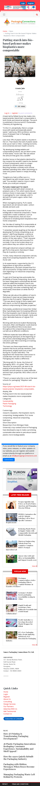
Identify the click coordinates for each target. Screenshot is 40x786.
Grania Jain (20, 88)
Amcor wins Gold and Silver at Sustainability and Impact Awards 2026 (27, 558)
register (15, 113)
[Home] (20, 22)
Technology (7, 406)
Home (5, 31)
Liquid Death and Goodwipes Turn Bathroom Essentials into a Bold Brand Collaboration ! (21, 609)
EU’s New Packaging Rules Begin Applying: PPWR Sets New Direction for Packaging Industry (21, 636)
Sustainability (8, 401)
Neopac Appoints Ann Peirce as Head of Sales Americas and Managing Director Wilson (27, 505)
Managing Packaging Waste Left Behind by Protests (19, 775)
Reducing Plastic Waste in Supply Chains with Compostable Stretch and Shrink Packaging (27, 532)
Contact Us (7, 714)
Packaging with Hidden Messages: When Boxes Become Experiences (18, 766)
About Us (7, 699)
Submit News (8, 460)
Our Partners (8, 706)
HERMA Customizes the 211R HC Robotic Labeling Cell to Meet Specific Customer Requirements (21, 518)
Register (31, 3)
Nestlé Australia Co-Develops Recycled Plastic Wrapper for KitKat (25, 623)
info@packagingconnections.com (24, 456)
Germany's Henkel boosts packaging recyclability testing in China (26, 596)
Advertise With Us (10, 709)
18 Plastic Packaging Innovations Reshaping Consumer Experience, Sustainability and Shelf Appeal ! (19, 747)
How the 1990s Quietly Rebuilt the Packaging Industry (18, 757)
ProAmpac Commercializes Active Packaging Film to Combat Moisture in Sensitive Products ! (20, 582)
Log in (6, 113)
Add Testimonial (9, 711)
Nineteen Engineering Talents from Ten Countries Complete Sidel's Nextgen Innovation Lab (20, 545)
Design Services (9, 704)
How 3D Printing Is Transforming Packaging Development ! (15, 736)
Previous (32, 9)
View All (34, 566)
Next (35, 9)
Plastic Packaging (9, 403)
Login (23, 3)
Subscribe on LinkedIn (13, 719)
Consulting (7, 701)
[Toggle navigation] (4, 15)
